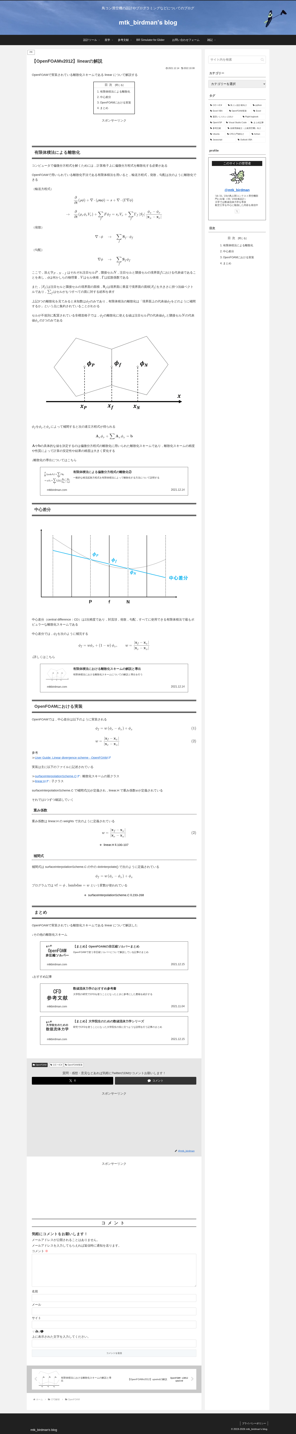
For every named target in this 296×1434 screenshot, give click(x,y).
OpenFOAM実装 (75, 1065)
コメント (40, 1251)
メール (36, 1304)
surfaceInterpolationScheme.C (55, 776)
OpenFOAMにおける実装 (115, 102)
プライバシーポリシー (254, 1423)
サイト (36, 1318)
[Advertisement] (114, 130)
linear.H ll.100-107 (116, 845)
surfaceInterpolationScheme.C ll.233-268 (116, 895)
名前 (35, 1291)
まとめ (104, 107)
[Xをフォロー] (237, 211)
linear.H (40, 781)
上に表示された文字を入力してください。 (61, 1336)
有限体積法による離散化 (115, 91)
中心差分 (105, 97)
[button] (262, 60)
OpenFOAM (41, 1065)
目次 (109, 84)
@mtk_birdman (237, 190)
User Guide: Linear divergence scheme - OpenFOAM (71, 757)
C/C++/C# (57, 1065)
